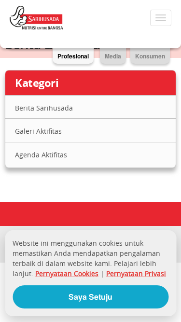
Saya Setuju (90, 296)
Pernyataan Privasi (136, 273)
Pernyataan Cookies (66, 273)
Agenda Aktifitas (41, 154)
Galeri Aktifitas (38, 131)
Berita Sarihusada (44, 107)
